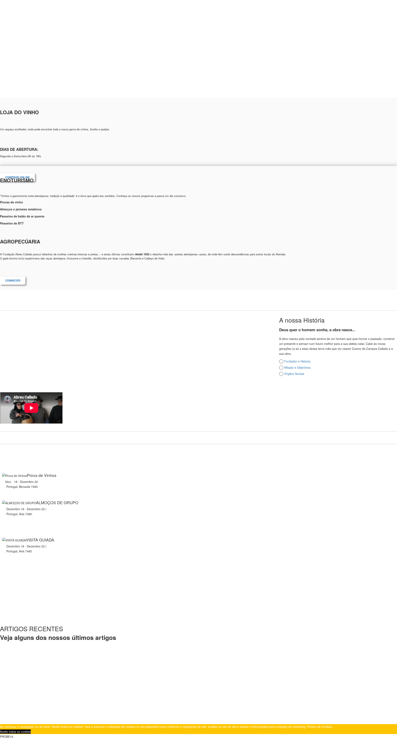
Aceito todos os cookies (15, 731)
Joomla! (130, 715)
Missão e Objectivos (297, 367)
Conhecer (12, 280)
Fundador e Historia (297, 361)
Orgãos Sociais (294, 374)
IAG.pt (102, 715)
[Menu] (314, 9)
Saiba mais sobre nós (300, 387)
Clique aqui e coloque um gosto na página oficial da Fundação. (122, 701)
